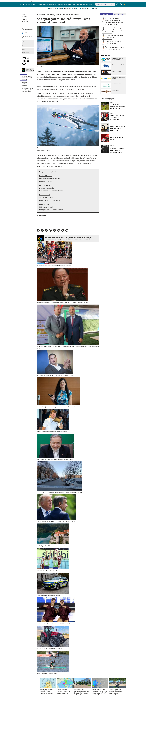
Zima (65, 4)
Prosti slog (89, 8)
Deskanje (95, 8)
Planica (60, 8)
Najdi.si (31, 1)
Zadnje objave (119, 14)
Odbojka (79, 4)
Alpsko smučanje (67, 8)
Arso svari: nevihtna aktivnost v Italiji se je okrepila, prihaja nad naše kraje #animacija (114, 21)
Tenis (74, 4)
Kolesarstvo (52, 4)
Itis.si (36, 1)
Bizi (28, 1)
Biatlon (83, 8)
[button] (21, 4)
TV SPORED (23, 1)
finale (23, 45)
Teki (79, 8)
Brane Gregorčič (25, 52)
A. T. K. (24, 16)
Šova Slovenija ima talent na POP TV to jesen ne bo (114, 48)
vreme (23, 49)
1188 (39, 1)
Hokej (69, 4)
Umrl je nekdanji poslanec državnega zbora (114, 36)
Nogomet (39, 4)
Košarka (45, 4)
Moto (90, 4)
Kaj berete (106, 14)
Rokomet (60, 4)
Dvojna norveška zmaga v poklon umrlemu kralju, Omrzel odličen (113, 30)
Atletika (85, 4)
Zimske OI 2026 (52, 8)
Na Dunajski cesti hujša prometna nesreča (113, 42)
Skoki (74, 8)
